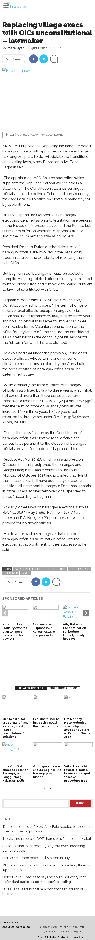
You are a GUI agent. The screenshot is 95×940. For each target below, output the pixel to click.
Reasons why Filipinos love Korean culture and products (44, 630)
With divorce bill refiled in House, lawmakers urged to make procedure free (77, 773)
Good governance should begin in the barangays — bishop (47, 772)
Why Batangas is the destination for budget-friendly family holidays (75, 631)
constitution (56, 569)
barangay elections (28, 569)
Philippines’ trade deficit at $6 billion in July (36, 858)
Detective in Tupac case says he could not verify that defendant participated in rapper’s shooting (44, 879)
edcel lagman (79, 569)
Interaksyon (15, 48)
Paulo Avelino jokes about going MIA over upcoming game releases (43, 848)
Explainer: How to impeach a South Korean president (46, 722)
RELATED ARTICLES (30, 688)
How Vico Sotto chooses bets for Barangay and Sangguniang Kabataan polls (15, 773)
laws (25, 573)
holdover (11, 573)
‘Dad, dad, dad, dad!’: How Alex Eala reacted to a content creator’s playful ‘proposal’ (47, 829)
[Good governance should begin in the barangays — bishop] (47, 753)
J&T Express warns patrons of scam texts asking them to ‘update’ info (46, 867)
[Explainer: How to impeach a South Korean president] (47, 705)
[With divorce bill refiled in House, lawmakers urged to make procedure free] (78, 753)
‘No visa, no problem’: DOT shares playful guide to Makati (47, 839)
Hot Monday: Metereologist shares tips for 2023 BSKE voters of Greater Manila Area (77, 727)
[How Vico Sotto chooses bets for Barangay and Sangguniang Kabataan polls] (16, 753)
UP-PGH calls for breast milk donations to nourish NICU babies (45, 891)
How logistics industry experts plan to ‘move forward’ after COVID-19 (14, 631)
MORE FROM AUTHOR (63, 688)
